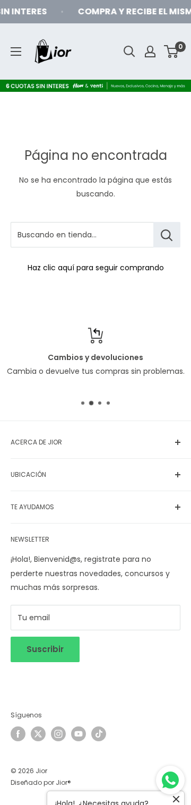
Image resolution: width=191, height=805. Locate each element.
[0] (171, 51)
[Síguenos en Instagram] (58, 733)
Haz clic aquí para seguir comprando (96, 267)
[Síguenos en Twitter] (38, 733)
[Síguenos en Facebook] (18, 733)
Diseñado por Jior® (41, 782)
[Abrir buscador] (129, 51)
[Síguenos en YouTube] (78, 733)
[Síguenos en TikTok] (98, 733)
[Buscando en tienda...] (166, 234)
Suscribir (45, 649)
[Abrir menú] (16, 51)
